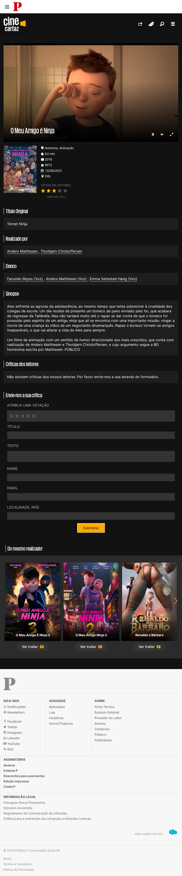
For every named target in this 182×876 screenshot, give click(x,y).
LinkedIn (13, 738)
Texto (13, 445)
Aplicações (57, 707)
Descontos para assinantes (24, 776)
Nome (12, 468)
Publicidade (103, 740)
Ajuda (7, 858)
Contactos (102, 729)
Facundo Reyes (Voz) (25, 279)
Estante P (11, 770)
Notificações (16, 707)
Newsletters (15, 712)
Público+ (101, 734)
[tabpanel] (33, 607)
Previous (9, 607)
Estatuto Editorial (107, 712)
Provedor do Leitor (108, 718)
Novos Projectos (61, 723)
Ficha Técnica (105, 707)
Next (173, 607)
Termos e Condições (17, 864)
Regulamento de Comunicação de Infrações (35, 813)
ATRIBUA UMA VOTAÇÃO (28, 405)
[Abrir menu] (7, 6)
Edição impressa (16, 781)
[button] (32, 647)
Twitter (11, 727)
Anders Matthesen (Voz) (67, 279)
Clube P (9, 786)
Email (12, 488)
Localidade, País (23, 507)
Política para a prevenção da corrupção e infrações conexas (47, 818)
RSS (9, 749)
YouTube (13, 744)
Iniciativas (56, 718)
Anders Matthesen (23, 251)
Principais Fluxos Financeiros (24, 802)
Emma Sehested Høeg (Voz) (113, 279)
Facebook (14, 721)
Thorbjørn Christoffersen (61, 251)
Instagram (14, 732)
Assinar (9, 765)
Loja (52, 712)
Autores (100, 723)
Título (13, 426)
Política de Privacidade (18, 869)
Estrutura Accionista (18, 808)
